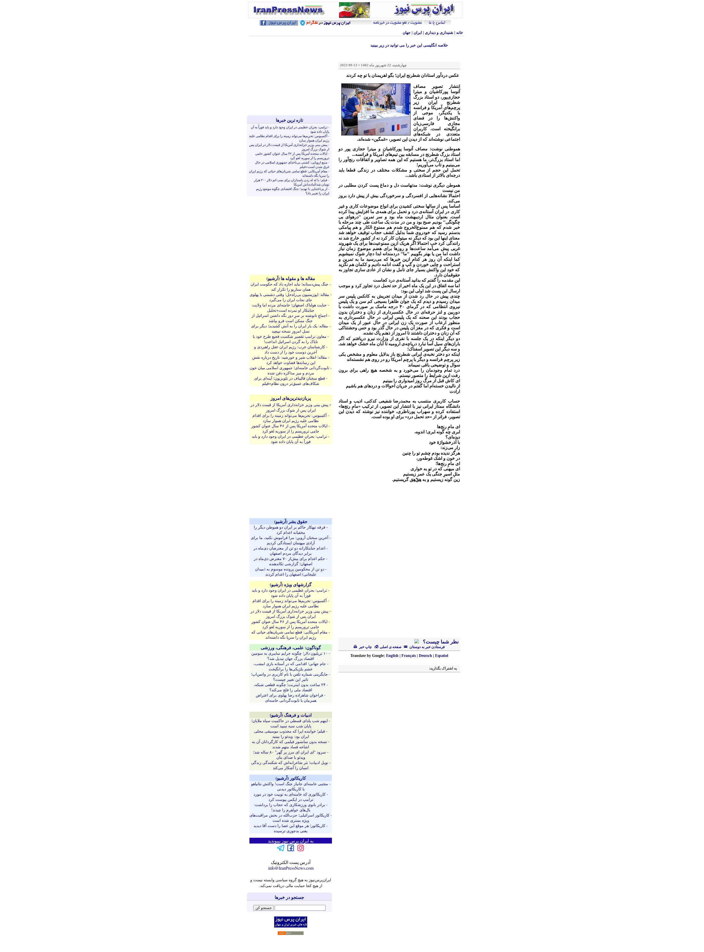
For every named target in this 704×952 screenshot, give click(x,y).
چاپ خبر (365, 647)
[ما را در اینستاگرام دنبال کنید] (300, 850)
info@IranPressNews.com (291, 868)
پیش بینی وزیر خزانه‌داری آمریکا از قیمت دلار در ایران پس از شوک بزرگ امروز (289, 407)
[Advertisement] (290, 75)
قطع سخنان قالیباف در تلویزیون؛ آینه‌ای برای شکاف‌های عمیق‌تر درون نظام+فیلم (289, 381)
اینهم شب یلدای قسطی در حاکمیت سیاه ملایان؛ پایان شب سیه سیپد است (289, 723)
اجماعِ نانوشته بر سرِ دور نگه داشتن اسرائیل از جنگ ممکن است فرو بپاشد (289, 318)
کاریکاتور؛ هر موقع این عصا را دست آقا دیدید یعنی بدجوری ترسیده (289, 828)
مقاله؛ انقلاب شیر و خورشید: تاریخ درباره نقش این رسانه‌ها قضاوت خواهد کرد (289, 360)
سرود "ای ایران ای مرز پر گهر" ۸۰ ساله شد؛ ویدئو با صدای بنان (289, 754)
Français (409, 656)
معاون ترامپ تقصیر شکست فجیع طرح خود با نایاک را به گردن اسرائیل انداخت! (289, 339)
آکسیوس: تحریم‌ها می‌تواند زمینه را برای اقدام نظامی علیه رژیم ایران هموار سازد (289, 418)
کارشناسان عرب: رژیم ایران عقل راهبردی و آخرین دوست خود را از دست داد (289, 349)
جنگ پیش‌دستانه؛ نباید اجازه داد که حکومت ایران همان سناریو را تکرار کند (289, 286)
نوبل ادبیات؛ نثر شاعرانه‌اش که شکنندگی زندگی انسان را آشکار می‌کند (289, 765)
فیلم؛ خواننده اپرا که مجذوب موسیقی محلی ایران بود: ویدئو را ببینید (289, 733)
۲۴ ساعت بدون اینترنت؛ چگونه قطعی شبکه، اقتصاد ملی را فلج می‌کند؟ (290, 687)
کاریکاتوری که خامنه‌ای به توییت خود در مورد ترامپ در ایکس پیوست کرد (290, 796)
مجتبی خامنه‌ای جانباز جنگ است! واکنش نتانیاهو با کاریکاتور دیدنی (289, 786)
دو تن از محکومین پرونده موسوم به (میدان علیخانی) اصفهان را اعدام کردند (289, 571)
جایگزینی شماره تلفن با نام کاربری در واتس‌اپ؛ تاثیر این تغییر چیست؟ (289, 676)
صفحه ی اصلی (390, 647)
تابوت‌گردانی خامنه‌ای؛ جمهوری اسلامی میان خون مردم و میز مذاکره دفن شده (289, 370)
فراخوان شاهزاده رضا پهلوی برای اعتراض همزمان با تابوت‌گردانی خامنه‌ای (289, 697)
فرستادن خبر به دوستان (427, 647)
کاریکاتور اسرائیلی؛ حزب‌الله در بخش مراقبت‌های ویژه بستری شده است (289, 817)
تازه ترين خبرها (289, 120)
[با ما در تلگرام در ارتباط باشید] (280, 850)
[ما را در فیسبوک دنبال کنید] (290, 850)
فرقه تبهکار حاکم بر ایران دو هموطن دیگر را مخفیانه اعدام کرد (289, 529)
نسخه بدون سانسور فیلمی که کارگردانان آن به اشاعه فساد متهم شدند (289, 744)
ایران (418, 33)
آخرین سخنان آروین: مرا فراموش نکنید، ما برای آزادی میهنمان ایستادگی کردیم (289, 540)
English (392, 656)
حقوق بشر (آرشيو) (290, 521)
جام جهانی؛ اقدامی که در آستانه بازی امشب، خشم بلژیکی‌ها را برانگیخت (289, 666)
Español (441, 656)
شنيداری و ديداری (439, 33)
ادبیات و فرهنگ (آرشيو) (291, 715)
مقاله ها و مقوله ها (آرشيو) (290, 278)
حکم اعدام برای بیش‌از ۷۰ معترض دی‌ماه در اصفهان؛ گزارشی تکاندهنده (289, 561)
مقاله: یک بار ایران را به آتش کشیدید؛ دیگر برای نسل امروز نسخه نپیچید (289, 328)
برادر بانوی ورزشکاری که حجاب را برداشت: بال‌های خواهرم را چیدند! (289, 807)
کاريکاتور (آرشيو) (291, 778)
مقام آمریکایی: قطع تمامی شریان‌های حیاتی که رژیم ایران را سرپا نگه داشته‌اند (289, 634)
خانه (459, 33)
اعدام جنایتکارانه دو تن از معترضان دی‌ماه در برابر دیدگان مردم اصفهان (289, 550)
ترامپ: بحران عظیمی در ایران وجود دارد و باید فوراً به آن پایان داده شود (289, 439)
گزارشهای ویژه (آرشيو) (291, 584)
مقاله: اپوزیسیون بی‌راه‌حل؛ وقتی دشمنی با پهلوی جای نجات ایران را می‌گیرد (289, 297)
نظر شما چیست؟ (440, 641)
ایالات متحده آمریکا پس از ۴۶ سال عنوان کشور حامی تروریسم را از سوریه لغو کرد (292, 155)
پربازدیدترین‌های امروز (291, 398)
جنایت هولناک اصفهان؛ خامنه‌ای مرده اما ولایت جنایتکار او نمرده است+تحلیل (289, 307)
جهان (407, 33)
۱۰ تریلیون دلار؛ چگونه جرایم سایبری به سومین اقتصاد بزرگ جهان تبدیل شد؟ (289, 656)
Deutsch (425, 656)
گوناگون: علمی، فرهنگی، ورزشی (291, 647)
